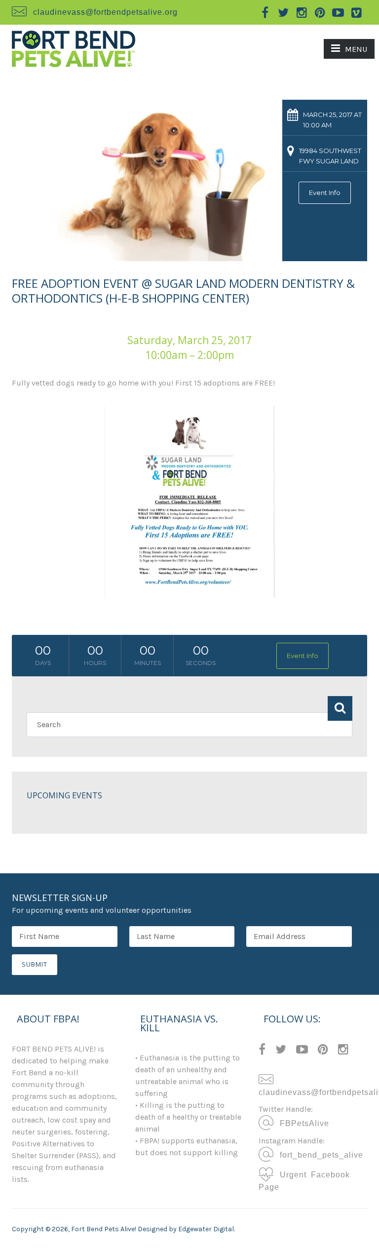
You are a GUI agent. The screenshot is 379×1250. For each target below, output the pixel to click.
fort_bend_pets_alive (319, 1154)
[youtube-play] (338, 12)
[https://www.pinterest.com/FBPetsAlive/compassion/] (323, 1050)
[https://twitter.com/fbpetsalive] (280, 1050)
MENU (356, 49)
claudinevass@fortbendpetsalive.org (105, 11)
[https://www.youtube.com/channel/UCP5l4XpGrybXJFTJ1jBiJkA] (302, 1050)
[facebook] (265, 12)
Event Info (325, 192)
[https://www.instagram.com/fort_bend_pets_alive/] (343, 1050)
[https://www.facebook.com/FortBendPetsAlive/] (262, 1050)
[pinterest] (319, 12)
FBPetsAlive (302, 1123)
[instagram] (301, 12)
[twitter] (283, 12)
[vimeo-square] (356, 12)
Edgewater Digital (206, 1229)
